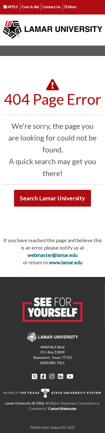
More (71, 7)
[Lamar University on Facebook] (44, 376)
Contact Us (51, 7)
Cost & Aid (30, 7)
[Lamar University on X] (35, 376)
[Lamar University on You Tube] (69, 376)
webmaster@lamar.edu (52, 255)
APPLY (12, 7)
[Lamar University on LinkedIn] (61, 376)
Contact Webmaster (62, 409)
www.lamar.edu (65, 262)
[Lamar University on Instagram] (52, 376)
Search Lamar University (52, 198)
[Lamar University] (52, 30)
